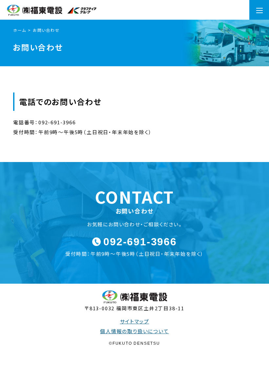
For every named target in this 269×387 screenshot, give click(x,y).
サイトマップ (134, 321)
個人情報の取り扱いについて (134, 331)
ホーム (19, 30)
